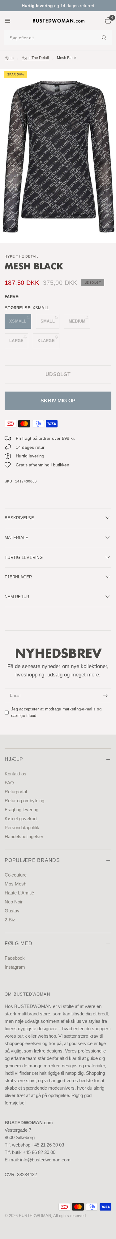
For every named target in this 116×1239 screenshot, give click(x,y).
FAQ (9, 782)
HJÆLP (14, 759)
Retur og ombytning (24, 800)
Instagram (15, 967)
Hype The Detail (35, 58)
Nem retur (17, 596)
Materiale (16, 537)
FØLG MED (18, 943)
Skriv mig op (58, 400)
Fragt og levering (21, 809)
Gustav (12, 910)
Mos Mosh (15, 883)
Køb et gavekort (21, 818)
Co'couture (16, 874)
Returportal (16, 791)
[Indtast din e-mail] (105, 695)
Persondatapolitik (22, 827)
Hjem (9, 58)
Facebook (15, 958)
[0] (107, 20)
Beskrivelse (19, 518)
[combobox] (58, 37)
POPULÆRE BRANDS (32, 860)
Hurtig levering (24, 557)
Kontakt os (15, 773)
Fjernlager (18, 577)
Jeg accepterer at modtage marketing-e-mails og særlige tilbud (56, 712)
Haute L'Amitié (19, 892)
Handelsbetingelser (24, 836)
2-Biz (10, 919)
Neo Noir (14, 901)
